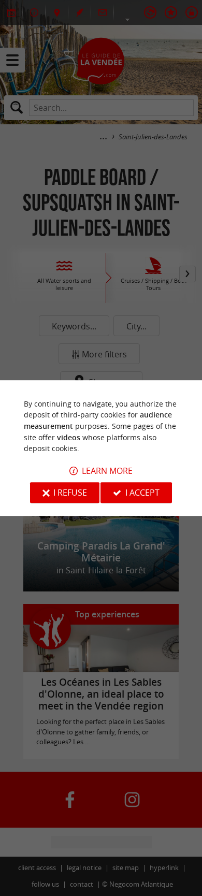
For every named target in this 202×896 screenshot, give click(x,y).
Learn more (107, 470)
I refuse (70, 492)
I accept (142, 492)
